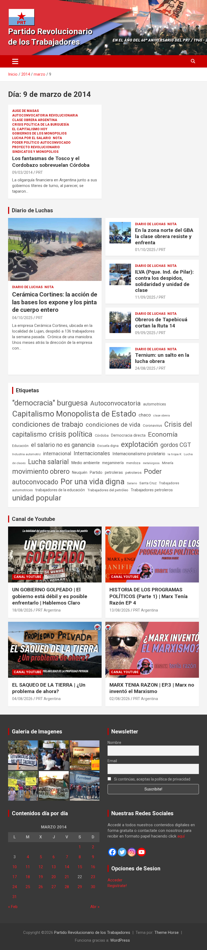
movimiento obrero (41, 471)
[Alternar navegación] (15, 61)
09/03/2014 (22, 172)
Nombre (114, 742)
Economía (163, 434)
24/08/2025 (145, 368)
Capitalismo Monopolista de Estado (74, 413)
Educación (20, 446)
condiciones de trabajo (47, 424)
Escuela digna (108, 446)
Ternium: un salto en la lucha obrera (162, 358)
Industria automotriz (26, 454)
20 (53, 876)
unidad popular (36, 497)
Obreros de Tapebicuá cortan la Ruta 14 (161, 322)
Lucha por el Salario (31, 138)
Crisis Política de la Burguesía (40, 124)
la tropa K (174, 454)
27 (53, 886)
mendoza (133, 463)
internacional (57, 453)
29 (80, 886)
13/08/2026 (119, 610)
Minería (167, 463)
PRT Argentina (48, 610)
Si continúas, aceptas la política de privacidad (151, 779)
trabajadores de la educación (60, 490)
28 (67, 886)
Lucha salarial (48, 462)
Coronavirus (152, 425)
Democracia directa (128, 435)
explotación (139, 444)
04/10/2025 (22, 318)
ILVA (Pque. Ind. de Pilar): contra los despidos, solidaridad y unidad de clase (164, 281)
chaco (145, 415)
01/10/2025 (145, 250)
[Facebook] (112, 852)
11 (28, 866)
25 (28, 886)
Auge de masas (25, 111)
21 (67, 876)
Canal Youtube (27, 577)
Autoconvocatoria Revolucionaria (45, 115)
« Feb (13, 906)
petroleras (114, 472)
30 (93, 886)
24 (14, 886)
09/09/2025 (145, 333)
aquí (181, 836)
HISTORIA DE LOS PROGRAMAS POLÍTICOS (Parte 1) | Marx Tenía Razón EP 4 (148, 596)
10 (14, 866)
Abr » (94, 906)
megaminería (113, 463)
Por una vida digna (93, 481)
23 (93, 876)
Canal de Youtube (33, 519)
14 (67, 866)
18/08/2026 (22, 610)
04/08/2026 (22, 699)
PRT (39, 172)
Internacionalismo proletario (138, 453)
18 (28, 876)
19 (41, 876)
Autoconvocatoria (115, 403)
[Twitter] (122, 852)
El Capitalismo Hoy (29, 129)
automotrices (154, 404)
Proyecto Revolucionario (36, 147)
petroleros (133, 473)
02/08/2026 (119, 699)
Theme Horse (166, 932)
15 (80, 866)
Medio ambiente (85, 462)
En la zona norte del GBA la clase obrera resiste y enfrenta (164, 236)
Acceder (115, 880)
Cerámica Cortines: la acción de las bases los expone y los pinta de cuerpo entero (54, 302)
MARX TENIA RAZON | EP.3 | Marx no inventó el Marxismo (151, 688)
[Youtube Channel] (141, 852)
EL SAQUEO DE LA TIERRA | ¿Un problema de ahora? (48, 688)
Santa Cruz (148, 483)
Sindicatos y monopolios (35, 152)
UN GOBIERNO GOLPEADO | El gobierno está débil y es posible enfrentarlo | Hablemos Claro (49, 596)
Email (112, 761)
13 (53, 866)
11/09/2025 (145, 297)
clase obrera (161, 415)
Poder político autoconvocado (41, 142)
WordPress (120, 940)
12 (41, 866)
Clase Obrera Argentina (34, 120)
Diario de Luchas (32, 210)
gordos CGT (175, 445)
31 (14, 896)
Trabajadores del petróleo (107, 490)
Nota (57, 138)
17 (14, 876)
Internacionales (92, 453)
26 (41, 886)
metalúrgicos (151, 463)
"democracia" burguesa (50, 402)
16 (93, 866)
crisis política (70, 434)
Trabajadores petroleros (152, 490)
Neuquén (79, 472)
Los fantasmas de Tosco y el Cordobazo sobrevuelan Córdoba (50, 161)
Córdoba (102, 435)
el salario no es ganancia (63, 445)
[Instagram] (131, 852)
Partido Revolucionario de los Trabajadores (92, 932)
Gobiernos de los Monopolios (39, 133)
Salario (132, 483)
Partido (96, 472)
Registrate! (117, 885)
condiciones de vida (113, 424)
